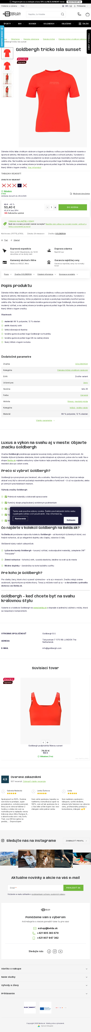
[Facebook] (49, 951)
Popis (6, 274)
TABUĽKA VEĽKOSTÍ (11, 173)
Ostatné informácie (45, 274)
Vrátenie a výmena (9, 6)
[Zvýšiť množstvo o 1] (55, 207)
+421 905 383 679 (80, 14)
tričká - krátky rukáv (79, 407)
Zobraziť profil (75, 841)
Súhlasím (71, 520)
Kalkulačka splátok (16, 213)
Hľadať (62, 14)
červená (84, 395)
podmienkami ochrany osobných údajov (48, 894)
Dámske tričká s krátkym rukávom (72, 370)
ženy (85, 382)
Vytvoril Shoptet (47, 1026)
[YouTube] (60, 951)
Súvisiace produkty (67, 274)
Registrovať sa (74, 2)
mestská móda (81, 401)
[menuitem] (8, 23)
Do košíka (72, 207)
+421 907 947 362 (48, 937)
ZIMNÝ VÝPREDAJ (89, 41)
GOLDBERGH (60, 234)
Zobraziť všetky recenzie (34, 781)
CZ (71, 6)
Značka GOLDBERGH (23, 274)
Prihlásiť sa (73, 888)
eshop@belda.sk (48, 928)
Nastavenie (20, 518)
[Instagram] (55, 951)
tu (61, 514)
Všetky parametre (44, 420)
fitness (71, 401)
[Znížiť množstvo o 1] (47, 207)
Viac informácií (34, 167)
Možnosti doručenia (81, 194)
